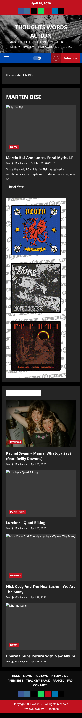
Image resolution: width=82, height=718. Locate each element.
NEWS (13, 146)
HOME (16, 675)
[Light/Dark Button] (37, 58)
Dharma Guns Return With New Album (40, 656)
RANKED (58, 680)
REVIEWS (15, 442)
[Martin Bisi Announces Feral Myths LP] (41, 128)
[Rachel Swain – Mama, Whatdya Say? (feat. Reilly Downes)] (41, 423)
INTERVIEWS (59, 675)
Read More (18, 187)
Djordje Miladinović (17, 163)
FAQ (70, 680)
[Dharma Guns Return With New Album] (41, 626)
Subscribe (70, 58)
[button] (6, 58)
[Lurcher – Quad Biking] (41, 493)
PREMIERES (15, 680)
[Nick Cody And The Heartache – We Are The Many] (41, 557)
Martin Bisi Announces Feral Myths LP (39, 157)
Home (10, 75)
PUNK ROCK (17, 511)
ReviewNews (31, 708)
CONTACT (40, 685)
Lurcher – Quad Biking (25, 522)
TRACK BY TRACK (38, 680)
